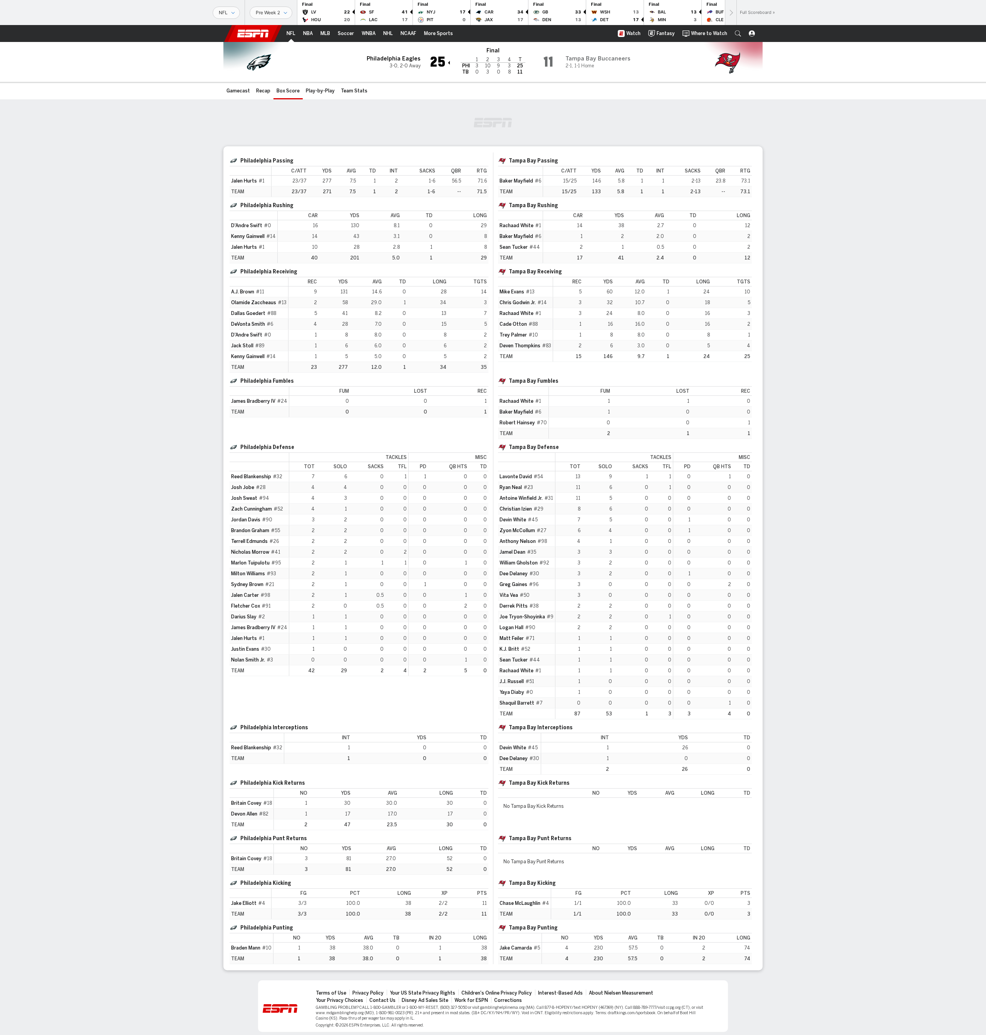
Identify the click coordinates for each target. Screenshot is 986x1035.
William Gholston (519, 563)
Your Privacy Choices (339, 1000)
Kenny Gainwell (248, 236)
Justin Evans (245, 649)
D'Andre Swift (246, 225)
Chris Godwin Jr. (518, 302)
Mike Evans (512, 292)
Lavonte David (516, 476)
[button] (738, 33)
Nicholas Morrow (250, 552)
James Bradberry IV (253, 401)
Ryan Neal (511, 487)
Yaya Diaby (512, 692)
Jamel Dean (512, 552)
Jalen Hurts (244, 181)
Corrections (508, 1000)
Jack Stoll (242, 345)
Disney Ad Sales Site (425, 1000)
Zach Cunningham (251, 509)
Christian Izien (516, 509)
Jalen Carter (245, 595)
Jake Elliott (244, 903)
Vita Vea (509, 595)
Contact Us (382, 1000)
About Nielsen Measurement (621, 993)
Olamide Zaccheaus (253, 302)
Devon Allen (244, 814)
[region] (380, 181)
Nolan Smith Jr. (248, 660)
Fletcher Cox (245, 606)
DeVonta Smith (248, 324)
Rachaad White (516, 225)
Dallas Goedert (248, 313)
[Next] (730, 12)
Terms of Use (331, 993)
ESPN (253, 33)
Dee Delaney (514, 573)
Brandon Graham (250, 530)
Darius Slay (244, 617)
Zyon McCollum (517, 530)
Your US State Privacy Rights (422, 993)
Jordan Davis (245, 520)
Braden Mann (245, 948)
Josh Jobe (242, 487)
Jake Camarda (516, 948)
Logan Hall (511, 627)
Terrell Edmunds (249, 541)
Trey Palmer (513, 335)
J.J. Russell (512, 681)
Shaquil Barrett (517, 703)
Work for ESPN (471, 1000)
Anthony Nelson (518, 541)
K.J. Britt (509, 649)
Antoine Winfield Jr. (521, 498)
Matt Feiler (512, 638)
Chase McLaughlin (520, 903)
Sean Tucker (514, 247)
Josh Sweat (244, 498)
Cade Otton (513, 324)
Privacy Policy (368, 993)
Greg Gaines (513, 584)
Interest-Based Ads (560, 993)
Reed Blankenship (251, 476)
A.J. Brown (242, 292)
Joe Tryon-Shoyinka (522, 617)
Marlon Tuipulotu (250, 563)
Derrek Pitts (514, 606)
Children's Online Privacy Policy (496, 993)
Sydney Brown (247, 584)
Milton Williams (248, 573)
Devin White (513, 520)
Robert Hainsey (517, 422)
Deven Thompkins (520, 345)
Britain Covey (246, 803)
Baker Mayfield (516, 181)
